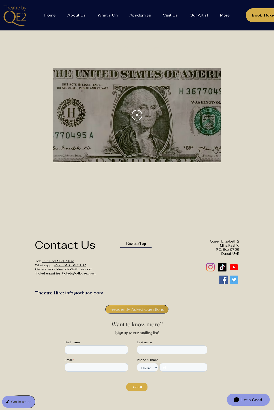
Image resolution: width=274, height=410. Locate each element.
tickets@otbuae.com (79, 273)
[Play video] (137, 115)
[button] (76, 15)
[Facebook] (223, 280)
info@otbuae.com (78, 269)
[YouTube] (234, 267)
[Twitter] (234, 280)
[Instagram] (210, 267)
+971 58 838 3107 (58, 261)
